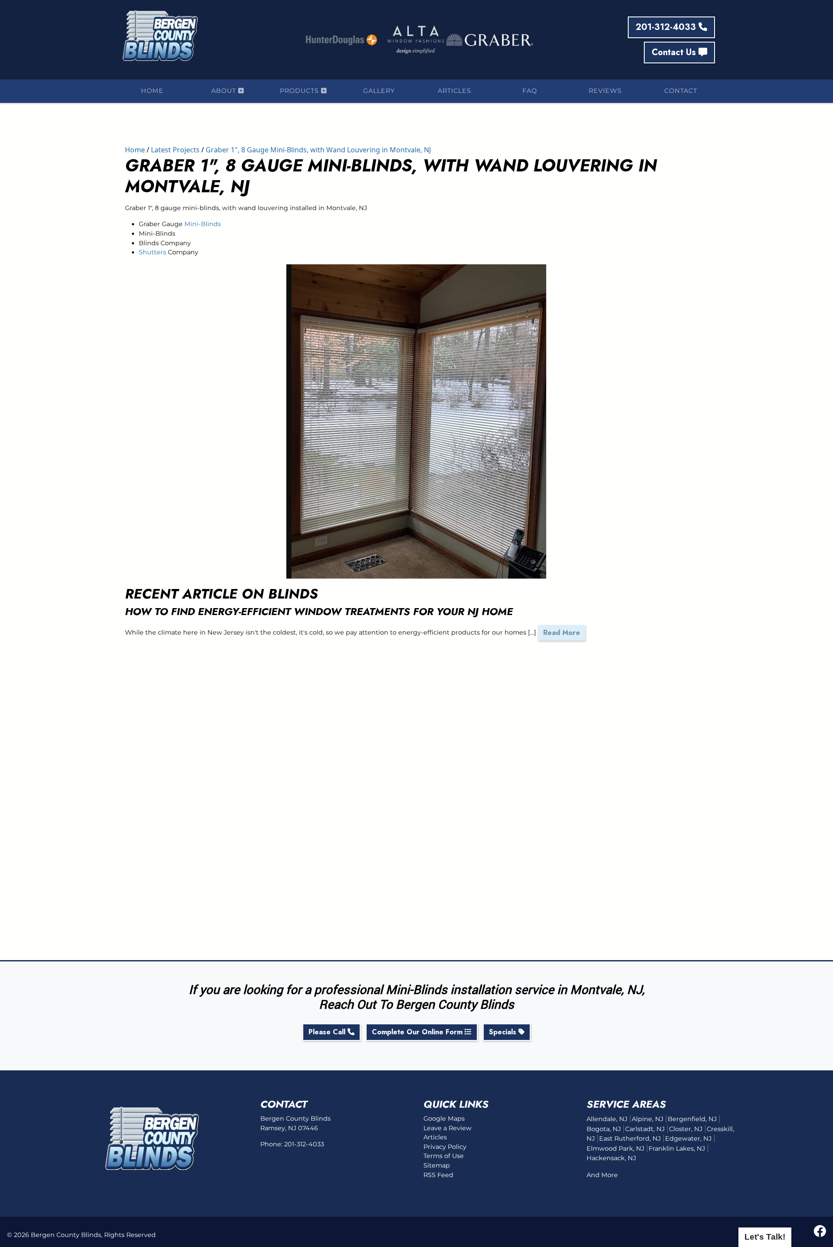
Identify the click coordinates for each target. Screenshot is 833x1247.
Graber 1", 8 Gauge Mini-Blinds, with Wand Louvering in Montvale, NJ (318, 150)
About (224, 91)
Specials (503, 1032)
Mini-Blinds (202, 224)
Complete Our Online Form (418, 1032)
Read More (561, 633)
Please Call (328, 1032)
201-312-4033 (667, 27)
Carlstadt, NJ (645, 1129)
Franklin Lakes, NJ (677, 1148)
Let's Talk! (764, 1236)
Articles (454, 91)
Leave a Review (447, 1128)
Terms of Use (443, 1156)
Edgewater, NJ (688, 1138)
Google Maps (444, 1118)
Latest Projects (175, 150)
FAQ (529, 91)
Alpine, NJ (647, 1119)
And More (602, 1175)
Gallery (379, 91)
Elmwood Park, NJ (615, 1148)
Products (300, 91)
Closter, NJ (685, 1129)
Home (152, 91)
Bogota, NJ (604, 1129)
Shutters (152, 252)
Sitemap (436, 1165)
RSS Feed (438, 1175)
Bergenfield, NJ (692, 1119)
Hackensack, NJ (611, 1158)
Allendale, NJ (607, 1119)
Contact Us (675, 52)
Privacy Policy (444, 1147)
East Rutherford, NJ (630, 1138)
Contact (680, 91)
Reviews (605, 91)
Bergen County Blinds (66, 1235)
